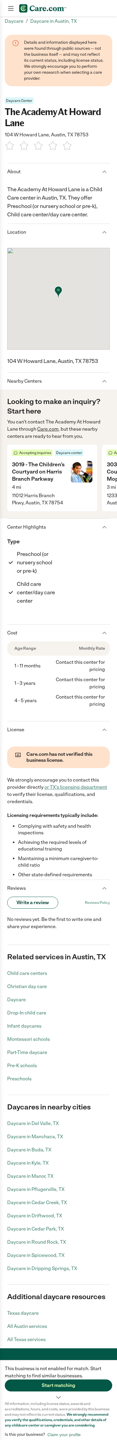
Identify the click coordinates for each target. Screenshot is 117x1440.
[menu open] (10, 8)
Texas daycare (23, 1313)
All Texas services (26, 1339)
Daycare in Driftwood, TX (34, 1216)
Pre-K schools (22, 1065)
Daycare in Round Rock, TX (36, 1242)
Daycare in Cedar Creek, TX (37, 1202)
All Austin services (27, 1326)
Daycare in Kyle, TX (28, 1163)
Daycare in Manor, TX (30, 1176)
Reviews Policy (97, 903)
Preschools (19, 1079)
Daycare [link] (14, 21)
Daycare (16, 999)
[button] (58, 1380)
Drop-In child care (26, 1013)
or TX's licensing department (75, 787)
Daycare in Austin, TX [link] (53, 21)
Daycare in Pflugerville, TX (35, 1189)
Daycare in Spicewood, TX (35, 1255)
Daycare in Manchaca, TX (35, 1136)
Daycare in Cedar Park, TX (35, 1229)
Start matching (58, 1385)
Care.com (47, 429)
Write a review (32, 902)
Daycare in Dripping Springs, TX (42, 1268)
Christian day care (27, 986)
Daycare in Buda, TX (29, 1150)
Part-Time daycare (27, 1052)
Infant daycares (24, 1026)
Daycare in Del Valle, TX (33, 1123)
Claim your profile (64, 1434)
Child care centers (27, 973)
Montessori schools (28, 1039)
